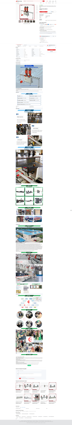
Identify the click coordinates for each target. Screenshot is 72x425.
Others (46, 408)
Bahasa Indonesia (51, 421)
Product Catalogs (23, 407)
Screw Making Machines (45, 416)
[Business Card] (55, 47)
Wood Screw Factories (24, 416)
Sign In (40, 42)
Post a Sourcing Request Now (31, 378)
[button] (44, 46)
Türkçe (46, 421)
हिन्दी (43, 421)
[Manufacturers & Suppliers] (19, 1)
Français (28, 421)
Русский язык (31, 421)
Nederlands (37, 421)
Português (26, 421)
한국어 (40, 421)
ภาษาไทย (45, 421)
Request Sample (50, 13)
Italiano (33, 421)
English (22, 421)
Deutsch (35, 421)
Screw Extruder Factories (35, 416)
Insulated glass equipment (18, 408)
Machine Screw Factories (18, 416)
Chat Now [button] (52, 51)
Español (24, 421)
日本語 (42, 421)
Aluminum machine (37, 408)
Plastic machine (27, 408)
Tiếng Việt (49, 421)
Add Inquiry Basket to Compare (27, 23)
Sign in (55, 1)
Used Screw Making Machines (51, 416)
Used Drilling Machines (40, 416)
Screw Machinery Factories (29, 416)
